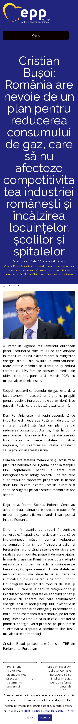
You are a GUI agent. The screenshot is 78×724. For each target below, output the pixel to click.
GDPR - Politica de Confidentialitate (43, 711)
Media (33, 261)
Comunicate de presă (51, 261)
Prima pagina (20, 261)
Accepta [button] (45, 717)
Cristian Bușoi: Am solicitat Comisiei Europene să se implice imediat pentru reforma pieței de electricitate (59, 678)
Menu (35, 35)
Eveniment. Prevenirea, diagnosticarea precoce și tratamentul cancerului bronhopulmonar (20, 678)
